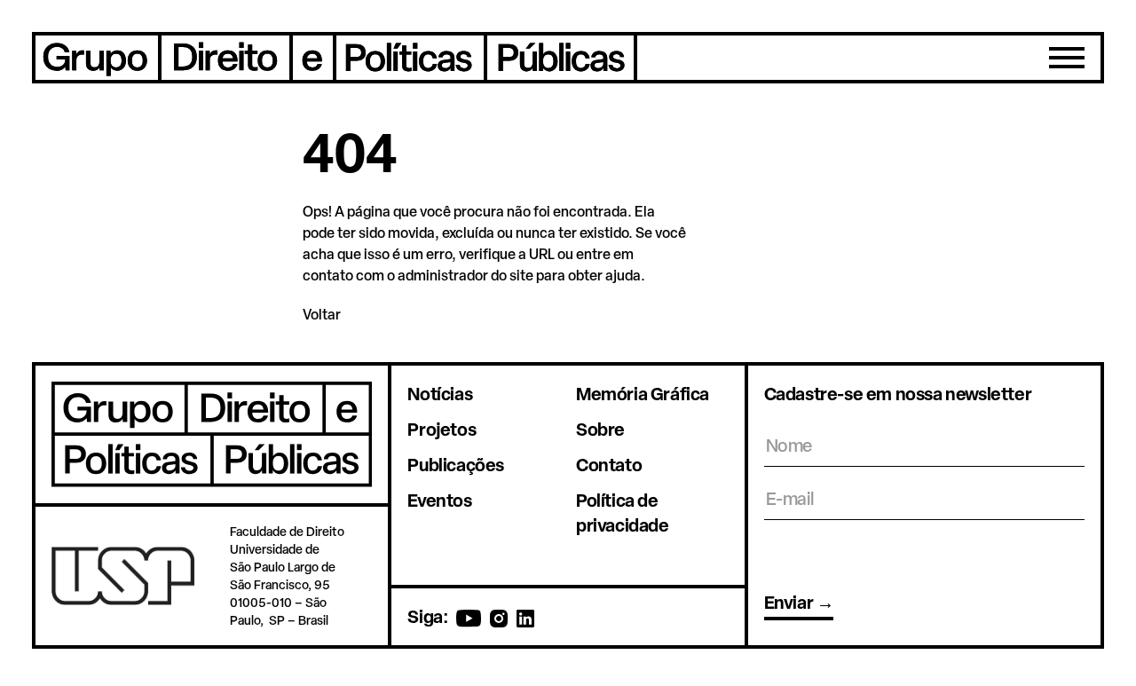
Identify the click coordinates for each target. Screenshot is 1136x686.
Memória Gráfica (642, 394)
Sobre (600, 429)
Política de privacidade (622, 512)
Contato (609, 465)
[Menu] (1067, 57)
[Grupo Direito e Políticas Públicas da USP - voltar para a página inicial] (334, 57)
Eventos (439, 500)
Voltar (322, 314)
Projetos (441, 429)
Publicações (455, 465)
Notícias (439, 394)
